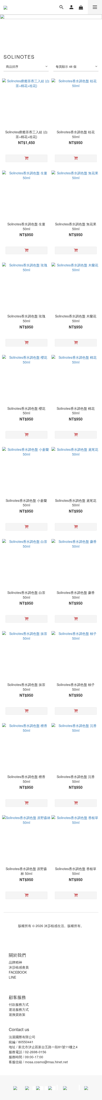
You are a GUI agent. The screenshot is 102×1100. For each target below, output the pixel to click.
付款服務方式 (19, 1004)
